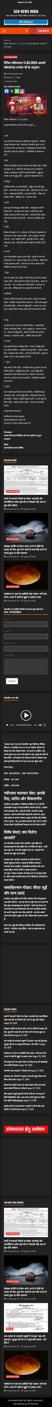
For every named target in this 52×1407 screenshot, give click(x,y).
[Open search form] (27, 30)
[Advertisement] (26, 974)
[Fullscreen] (44, 725)
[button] (4, 31)
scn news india (26, 11)
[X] (11, 91)
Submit (12, 681)
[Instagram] (22, 91)
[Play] (7, 725)
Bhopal (10, 1329)
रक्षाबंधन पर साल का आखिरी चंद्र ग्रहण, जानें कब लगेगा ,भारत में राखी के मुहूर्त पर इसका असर (25, 595)
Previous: (22, 435)
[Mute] (40, 725)
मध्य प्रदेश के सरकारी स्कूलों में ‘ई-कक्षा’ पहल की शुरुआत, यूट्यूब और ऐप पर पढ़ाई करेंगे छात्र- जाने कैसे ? (25, 1042)
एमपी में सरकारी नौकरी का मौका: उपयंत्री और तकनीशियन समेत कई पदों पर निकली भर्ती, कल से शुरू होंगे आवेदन (25, 502)
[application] (26, 715)
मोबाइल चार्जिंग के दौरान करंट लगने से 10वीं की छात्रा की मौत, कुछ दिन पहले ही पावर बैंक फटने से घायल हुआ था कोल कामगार (25, 549)
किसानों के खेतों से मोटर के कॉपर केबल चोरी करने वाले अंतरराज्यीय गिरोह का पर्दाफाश (24, 1086)
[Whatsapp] (17, 91)
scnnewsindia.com (14, 73)
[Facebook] (6, 91)
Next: (13, 446)
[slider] (24, 725)
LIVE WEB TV (43, 30)
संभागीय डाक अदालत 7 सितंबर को (17, 1070)
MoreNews (18, 1403)
